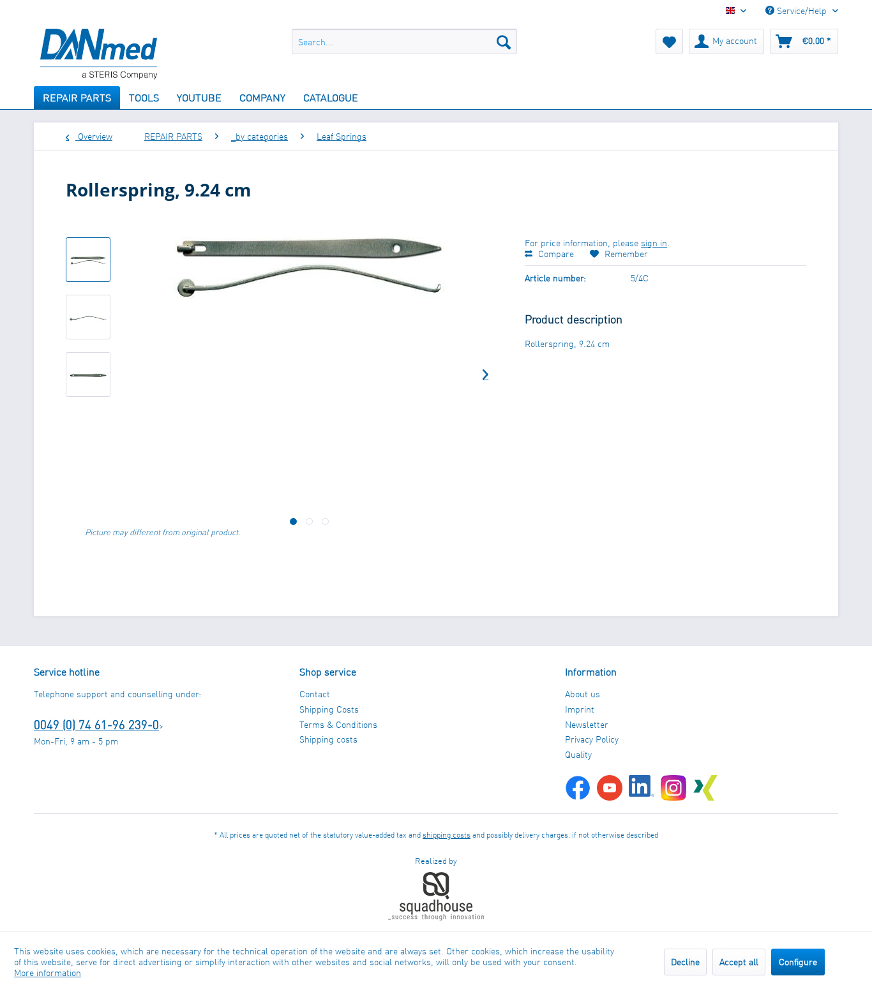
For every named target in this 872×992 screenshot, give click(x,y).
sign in (654, 242)
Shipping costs (328, 739)
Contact (314, 693)
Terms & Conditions (338, 724)
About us (582, 693)
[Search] (503, 41)
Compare (555, 253)
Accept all (738, 961)
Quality (578, 754)
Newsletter (586, 724)
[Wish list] (669, 41)
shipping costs (446, 835)
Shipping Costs (329, 709)
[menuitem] (404, 41)
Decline (685, 961)
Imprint (579, 709)
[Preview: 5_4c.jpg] (88, 259)
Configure (798, 961)
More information (47, 972)
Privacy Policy (592, 739)
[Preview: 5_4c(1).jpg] (88, 317)
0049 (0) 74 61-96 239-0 (96, 724)
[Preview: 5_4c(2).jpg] (88, 374)
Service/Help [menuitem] (801, 10)
